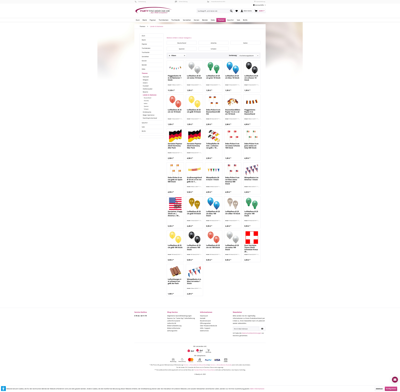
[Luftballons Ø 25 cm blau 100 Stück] (213, 203)
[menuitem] (259, 5)
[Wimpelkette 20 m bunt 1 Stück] (213, 169)
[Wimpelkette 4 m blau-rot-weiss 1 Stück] (194, 271)
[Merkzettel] (236, 11)
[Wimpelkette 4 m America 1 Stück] (251, 169)
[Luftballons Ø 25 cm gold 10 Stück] (194, 203)
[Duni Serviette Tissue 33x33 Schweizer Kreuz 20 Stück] (251, 237)
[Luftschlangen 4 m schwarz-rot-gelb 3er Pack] (175, 271)
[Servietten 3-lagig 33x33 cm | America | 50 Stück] (175, 203)
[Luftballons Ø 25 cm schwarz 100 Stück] (194, 237)
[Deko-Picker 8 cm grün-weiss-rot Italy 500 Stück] (251, 136)
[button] (3, 388)
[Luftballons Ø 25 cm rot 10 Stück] (175, 102)
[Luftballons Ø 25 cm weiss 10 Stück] (194, 68)
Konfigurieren (391, 389)
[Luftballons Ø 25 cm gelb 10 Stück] (194, 102)
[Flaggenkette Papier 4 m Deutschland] (251, 102)
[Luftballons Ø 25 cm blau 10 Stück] (232, 68)
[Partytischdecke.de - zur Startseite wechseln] (153, 11)
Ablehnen (379, 389)
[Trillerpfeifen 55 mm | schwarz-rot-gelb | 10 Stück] (213, 136)
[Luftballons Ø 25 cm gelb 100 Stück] (175, 237)
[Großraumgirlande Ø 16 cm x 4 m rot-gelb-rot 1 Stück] (194, 169)
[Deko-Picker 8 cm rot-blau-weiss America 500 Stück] (232, 169)
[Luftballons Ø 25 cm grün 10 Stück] (213, 68)
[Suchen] (231, 11)
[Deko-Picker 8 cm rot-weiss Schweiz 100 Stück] (232, 136)
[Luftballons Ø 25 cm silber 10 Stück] (232, 203)
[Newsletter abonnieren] (262, 329)
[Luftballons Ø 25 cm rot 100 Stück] (213, 237)
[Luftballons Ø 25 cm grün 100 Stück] (251, 203)
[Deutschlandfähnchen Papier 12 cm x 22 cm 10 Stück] (232, 102)
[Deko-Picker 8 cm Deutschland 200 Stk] (213, 102)
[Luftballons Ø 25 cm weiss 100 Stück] (232, 237)
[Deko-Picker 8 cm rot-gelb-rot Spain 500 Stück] (175, 169)
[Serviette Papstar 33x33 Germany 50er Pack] (194, 136)
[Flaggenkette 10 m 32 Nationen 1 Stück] (175, 68)
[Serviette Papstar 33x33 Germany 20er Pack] (175, 136)
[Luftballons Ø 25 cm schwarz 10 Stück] (251, 68)
